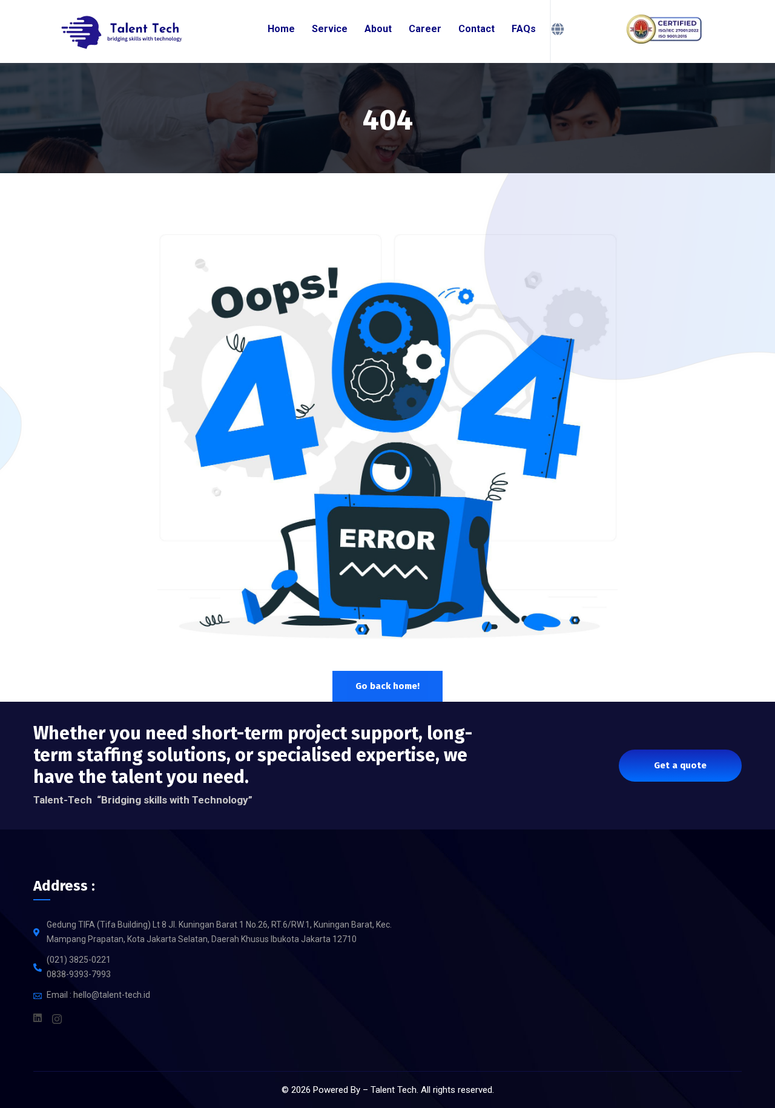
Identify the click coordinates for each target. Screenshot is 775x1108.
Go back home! (387, 686)
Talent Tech (394, 1089)
